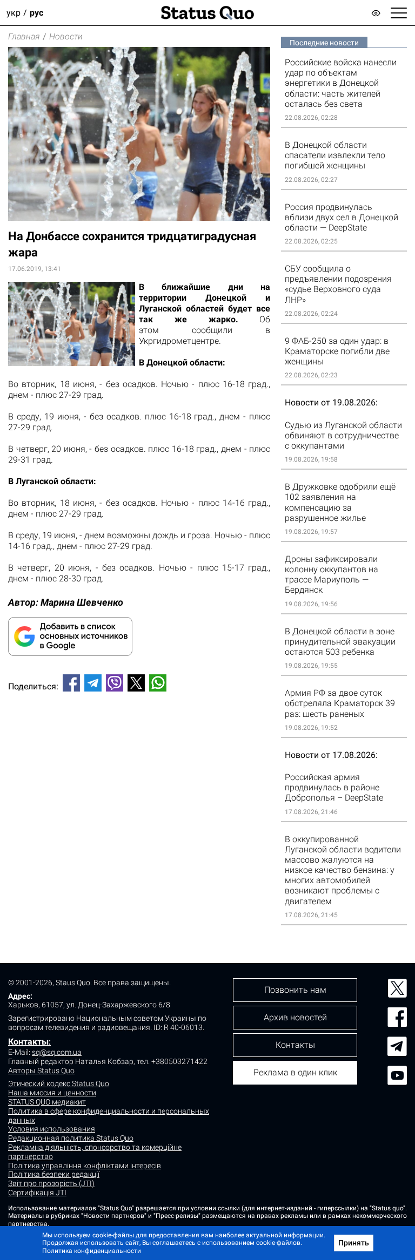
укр (13, 13)
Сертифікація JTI (37, 1192)
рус (36, 13)
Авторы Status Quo (41, 1070)
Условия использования (51, 1128)
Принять (353, 1242)
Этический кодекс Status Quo (58, 1083)
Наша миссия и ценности (52, 1092)
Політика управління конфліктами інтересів (84, 1165)
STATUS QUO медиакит (47, 1102)
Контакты (28, 1042)
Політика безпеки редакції (53, 1174)
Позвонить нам (295, 990)
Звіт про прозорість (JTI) (51, 1183)
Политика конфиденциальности (91, 1251)
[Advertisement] (139, 736)
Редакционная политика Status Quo (70, 1138)
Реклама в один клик (295, 1072)
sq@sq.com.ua (57, 1052)
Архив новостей (295, 1017)
